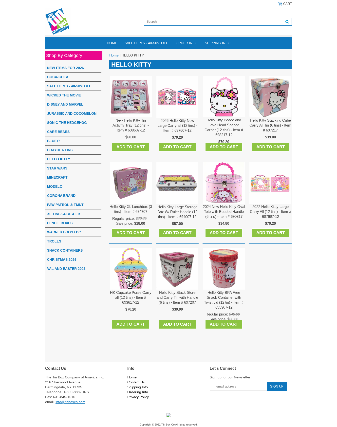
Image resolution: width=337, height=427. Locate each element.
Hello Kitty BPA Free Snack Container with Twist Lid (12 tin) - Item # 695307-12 (223, 299)
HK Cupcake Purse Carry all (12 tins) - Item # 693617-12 (130, 297)
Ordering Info (137, 392)
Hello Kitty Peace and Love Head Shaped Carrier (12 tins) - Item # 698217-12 (224, 127)
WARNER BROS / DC (64, 232)
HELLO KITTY (58, 159)
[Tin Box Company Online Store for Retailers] (58, 21)
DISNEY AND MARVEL (65, 104)
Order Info (186, 43)
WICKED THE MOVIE (64, 95)
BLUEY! (53, 141)
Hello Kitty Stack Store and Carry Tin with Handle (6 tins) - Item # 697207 (177, 297)
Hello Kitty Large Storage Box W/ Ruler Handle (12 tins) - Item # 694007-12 (177, 212)
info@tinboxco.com (70, 402)
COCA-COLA (57, 77)
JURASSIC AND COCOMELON (71, 113)
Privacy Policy (138, 397)
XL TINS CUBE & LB (63, 214)
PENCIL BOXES (60, 223)
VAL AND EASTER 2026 (66, 269)
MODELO (54, 186)
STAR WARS (57, 168)
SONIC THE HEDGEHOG (67, 123)
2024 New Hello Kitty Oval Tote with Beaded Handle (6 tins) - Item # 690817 (224, 211)
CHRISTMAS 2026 (61, 259)
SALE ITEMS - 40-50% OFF (146, 43)
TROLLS (54, 241)
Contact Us (136, 382)
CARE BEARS (58, 132)
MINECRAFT (57, 177)
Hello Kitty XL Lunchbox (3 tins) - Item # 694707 (131, 209)
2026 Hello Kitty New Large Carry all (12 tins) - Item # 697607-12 (177, 125)
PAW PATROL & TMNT (65, 205)
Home (112, 43)
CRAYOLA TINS (60, 150)
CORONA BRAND (61, 196)
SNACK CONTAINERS (65, 250)
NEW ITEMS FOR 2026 (65, 68)
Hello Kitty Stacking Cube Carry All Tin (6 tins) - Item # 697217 (270, 125)
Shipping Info (217, 43)
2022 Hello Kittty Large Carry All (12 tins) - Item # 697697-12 (270, 211)
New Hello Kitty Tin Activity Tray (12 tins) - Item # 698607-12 (130, 125)
